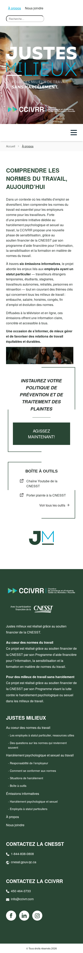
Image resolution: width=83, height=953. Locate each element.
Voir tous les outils (52, 505)
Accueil (10, 146)
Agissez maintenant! (41, 434)
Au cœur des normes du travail (29, 642)
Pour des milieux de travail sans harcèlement (40, 676)
